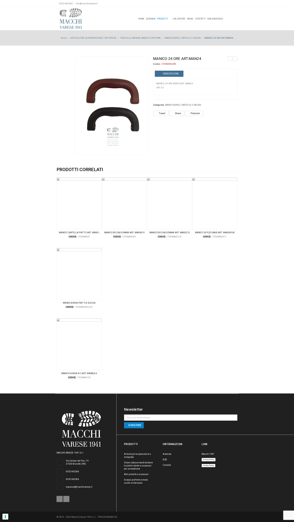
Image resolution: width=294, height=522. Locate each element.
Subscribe (134, 425)
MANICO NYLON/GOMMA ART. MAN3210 (169, 232)
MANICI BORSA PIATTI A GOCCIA (79, 303)
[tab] (169, 74)
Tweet (162, 113)
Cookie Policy (208, 465)
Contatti (167, 465)
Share (178, 113)
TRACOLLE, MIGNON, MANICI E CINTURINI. (140, 38)
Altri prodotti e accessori (136, 474)
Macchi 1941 (208, 454)
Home (64, 38)
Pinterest (195, 113)
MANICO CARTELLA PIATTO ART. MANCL (79, 232)
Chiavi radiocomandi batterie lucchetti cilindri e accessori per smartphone (138, 465)
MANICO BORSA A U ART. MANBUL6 (79, 373)
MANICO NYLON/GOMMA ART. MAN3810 (124, 232)
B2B (165, 459)
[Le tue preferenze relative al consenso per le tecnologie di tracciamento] (5, 517)
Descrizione (170, 73)
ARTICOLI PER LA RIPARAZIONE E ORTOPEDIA (93, 38)
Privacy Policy (208, 459)
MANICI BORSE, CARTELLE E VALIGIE (183, 38)
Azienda (167, 454)
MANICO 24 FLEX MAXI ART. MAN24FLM (215, 232)
